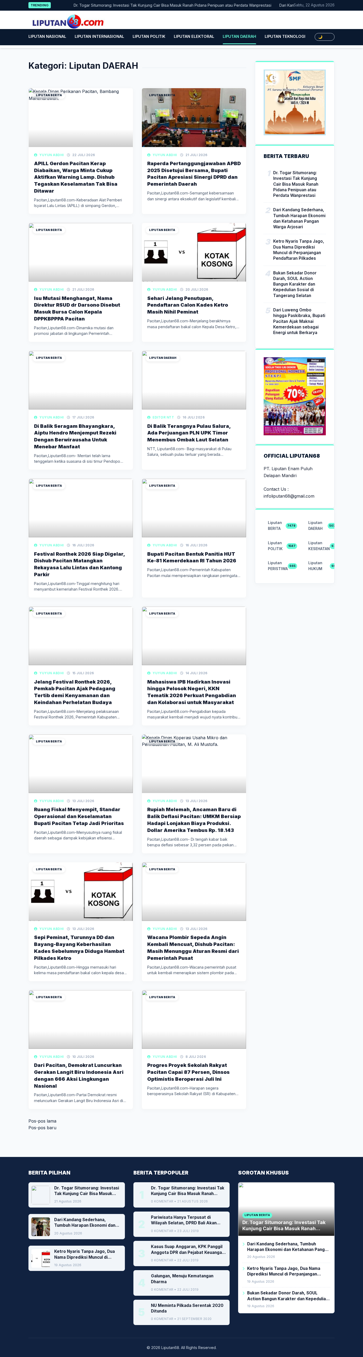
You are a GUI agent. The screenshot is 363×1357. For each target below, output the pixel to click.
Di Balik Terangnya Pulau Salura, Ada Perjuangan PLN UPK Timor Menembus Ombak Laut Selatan (189, 433)
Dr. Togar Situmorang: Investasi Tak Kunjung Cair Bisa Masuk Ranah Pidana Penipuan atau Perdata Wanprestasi (157, 5)
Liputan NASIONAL (47, 36)
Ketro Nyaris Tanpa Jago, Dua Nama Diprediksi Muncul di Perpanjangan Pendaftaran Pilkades (298, 250)
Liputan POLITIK (149, 36)
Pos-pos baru (42, 1127)
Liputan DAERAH (239, 36)
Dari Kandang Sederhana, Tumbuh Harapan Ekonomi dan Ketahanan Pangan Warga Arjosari (299, 218)
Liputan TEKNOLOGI (285, 36)
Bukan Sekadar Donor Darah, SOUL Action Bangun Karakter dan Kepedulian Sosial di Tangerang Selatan (294, 284)
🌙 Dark (324, 37)
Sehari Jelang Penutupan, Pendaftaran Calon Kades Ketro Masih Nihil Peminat (187, 305)
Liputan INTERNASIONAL (99, 36)
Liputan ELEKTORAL (194, 36)
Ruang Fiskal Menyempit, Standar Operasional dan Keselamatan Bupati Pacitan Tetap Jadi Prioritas (79, 816)
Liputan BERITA (49, 95)
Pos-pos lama (42, 1121)
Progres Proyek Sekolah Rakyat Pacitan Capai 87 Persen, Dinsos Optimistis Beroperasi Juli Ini (188, 1072)
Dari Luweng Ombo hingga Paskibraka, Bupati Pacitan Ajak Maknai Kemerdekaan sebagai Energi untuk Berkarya (299, 321)
